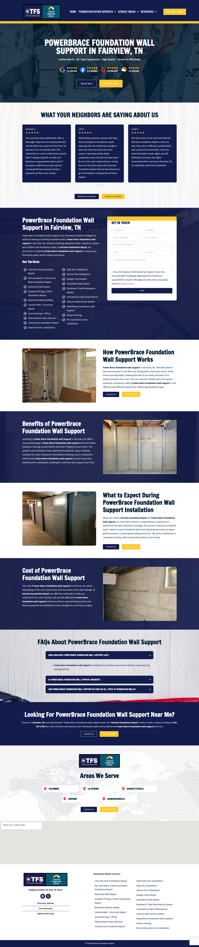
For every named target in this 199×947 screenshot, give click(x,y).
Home (73, 12)
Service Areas (127, 12)
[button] (96, 185)
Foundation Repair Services (96, 12)
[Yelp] (48, 896)
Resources (147, 12)
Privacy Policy (127, 283)
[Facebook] (42, 896)
